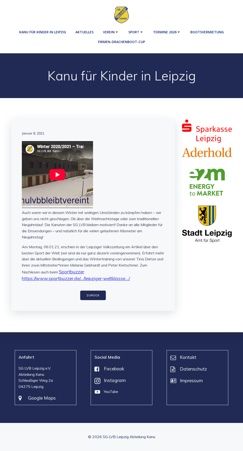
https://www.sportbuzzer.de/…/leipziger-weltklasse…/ (76, 278)
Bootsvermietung (207, 32)
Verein (109, 32)
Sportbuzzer (71, 272)
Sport (133, 32)
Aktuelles (84, 32)
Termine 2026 (165, 32)
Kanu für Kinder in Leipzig (42, 32)
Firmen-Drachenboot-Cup (121, 42)
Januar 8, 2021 (33, 133)
